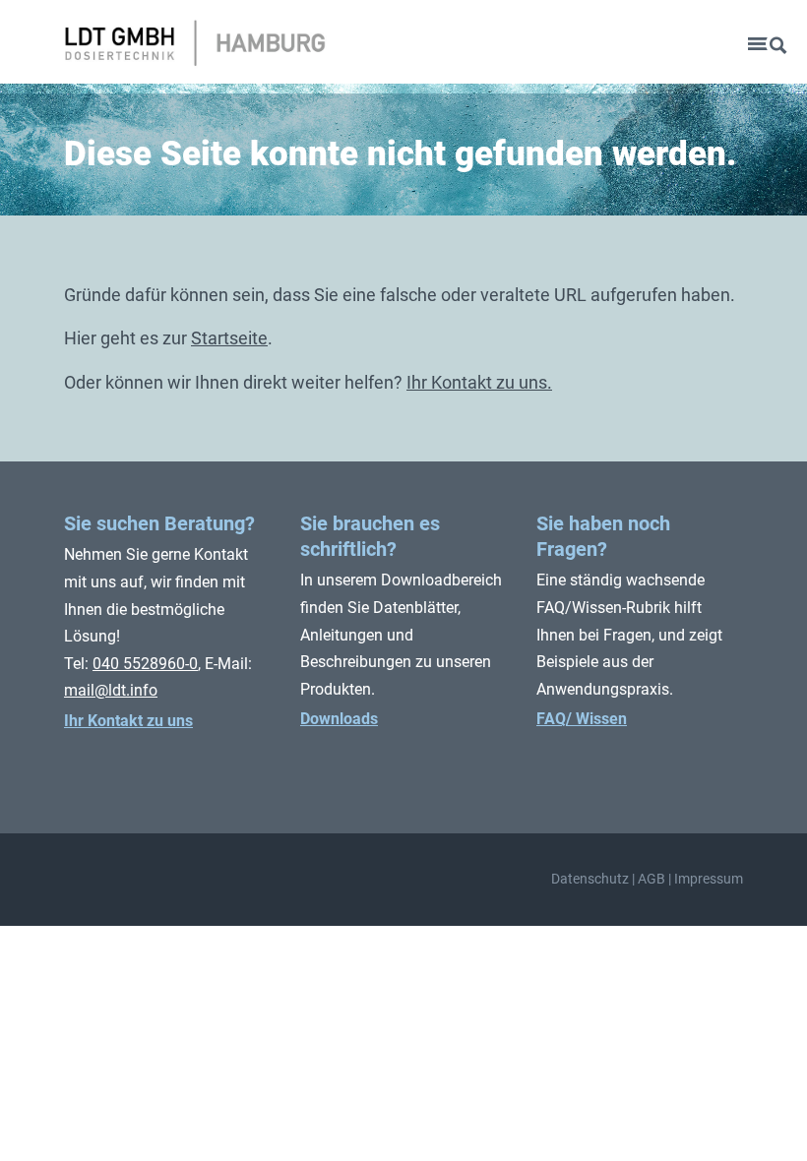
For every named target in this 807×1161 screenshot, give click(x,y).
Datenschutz (590, 879)
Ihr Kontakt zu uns (128, 720)
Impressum (708, 879)
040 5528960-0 (145, 663)
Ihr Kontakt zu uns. (479, 382)
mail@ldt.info (110, 690)
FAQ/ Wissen (581, 718)
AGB (651, 879)
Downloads (339, 718)
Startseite (229, 338)
